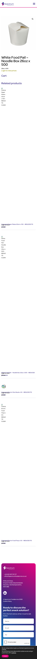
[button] (32, 19)
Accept (5, 656)
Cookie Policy (7, 601)
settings (14, 652)
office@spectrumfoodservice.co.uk (15, 576)
